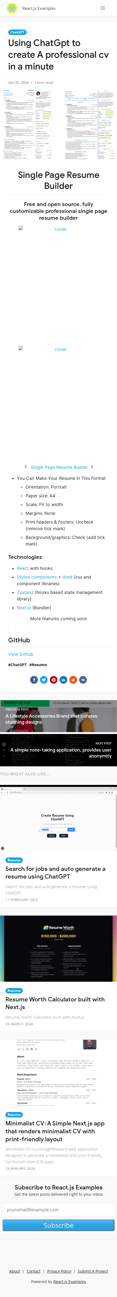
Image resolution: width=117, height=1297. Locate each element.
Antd (67, 577)
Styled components (37, 577)
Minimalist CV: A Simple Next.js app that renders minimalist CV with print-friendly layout (55, 1131)
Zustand (25, 592)
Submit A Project (93, 1271)
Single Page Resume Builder (59, 467)
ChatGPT (17, 32)
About (14, 1271)
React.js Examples (39, 8)
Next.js (24, 607)
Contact (34, 1271)
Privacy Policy (59, 1271)
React (23, 568)
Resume (39, 664)
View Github (20, 654)
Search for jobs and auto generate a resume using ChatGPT (55, 872)
